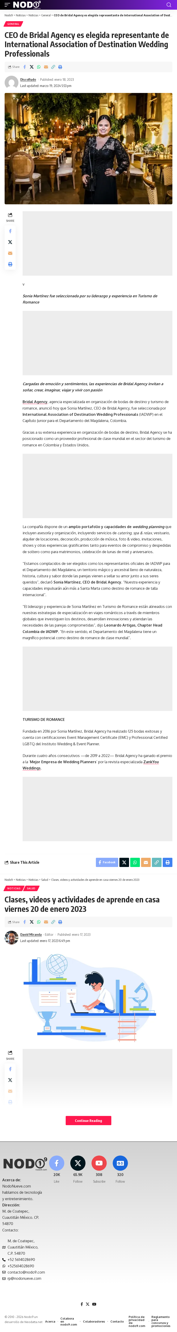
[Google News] (120, 1170)
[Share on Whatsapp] (38, 67)
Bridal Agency (35, 401)
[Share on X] (31, 67)
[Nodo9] (26, 5)
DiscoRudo (28, 79)
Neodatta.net (33, 1322)
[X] (78, 1170)
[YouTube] (94, 1304)
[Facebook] (57, 1170)
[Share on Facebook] (24, 67)
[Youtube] (99, 1170)
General (13, 24)
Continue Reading (88, 1120)
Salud (31, 888)
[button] (8, 5)
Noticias (14, 888)
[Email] (46, 67)
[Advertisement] (97, 243)
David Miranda (31, 934)
